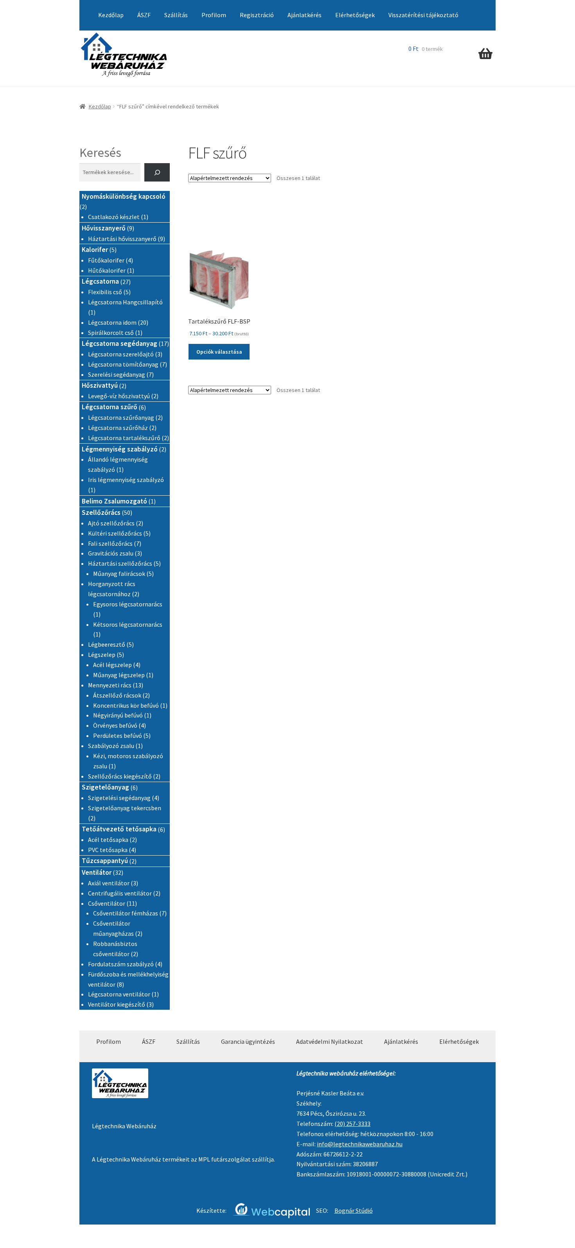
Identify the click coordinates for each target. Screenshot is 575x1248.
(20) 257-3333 (352, 1124)
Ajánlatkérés (305, 15)
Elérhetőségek (355, 15)
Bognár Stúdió (353, 1210)
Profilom (213, 15)
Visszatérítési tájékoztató (423, 15)
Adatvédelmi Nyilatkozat (329, 1041)
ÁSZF (144, 15)
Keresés (100, 152)
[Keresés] (157, 172)
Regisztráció (257, 15)
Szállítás (176, 15)
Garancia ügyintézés (248, 1041)
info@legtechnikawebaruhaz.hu (359, 1144)
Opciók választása (219, 351)
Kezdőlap (111, 15)
